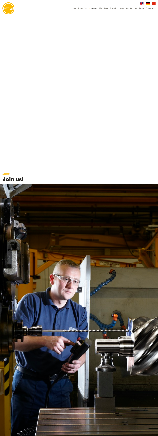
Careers (93, 8)
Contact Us (151, 8)
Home (73, 8)
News (141, 8)
